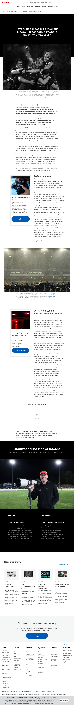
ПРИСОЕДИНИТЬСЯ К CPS (20, 219)
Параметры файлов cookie (58, 694)
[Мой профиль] (70, 2)
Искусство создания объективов (42, 586)
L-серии (29, 115)
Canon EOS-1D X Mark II (16, 522)
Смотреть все (63, 564)
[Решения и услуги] (58, 6)
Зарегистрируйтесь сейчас (37, 635)
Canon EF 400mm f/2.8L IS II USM (52, 522)
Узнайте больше (21, 350)
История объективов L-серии (9, 586)
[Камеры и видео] (25, 6)
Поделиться (37, 418)
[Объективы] (33, 6)
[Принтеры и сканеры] (47, 6)
